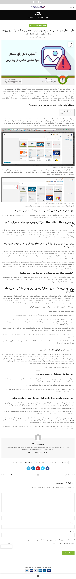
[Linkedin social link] (36, 2)
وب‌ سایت (72, 531)
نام (73, 514)
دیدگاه (72, 491)
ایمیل (72, 523)
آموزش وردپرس (31, 17)
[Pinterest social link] (38, 2)
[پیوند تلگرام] (33, 2)
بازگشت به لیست (38, 475)
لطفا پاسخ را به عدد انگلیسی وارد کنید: (64, 543)
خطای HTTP (40, 462)
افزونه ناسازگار (47, 288)
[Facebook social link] (43, 2)
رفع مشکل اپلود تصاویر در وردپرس (20, 462)
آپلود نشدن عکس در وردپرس (57, 462)
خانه (47, 17)
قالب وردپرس (32, 98)
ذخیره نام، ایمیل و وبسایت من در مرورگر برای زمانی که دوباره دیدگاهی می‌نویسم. (49, 539)
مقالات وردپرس (40, 17)
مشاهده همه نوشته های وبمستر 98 (38, 452)
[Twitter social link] (40, 2)
